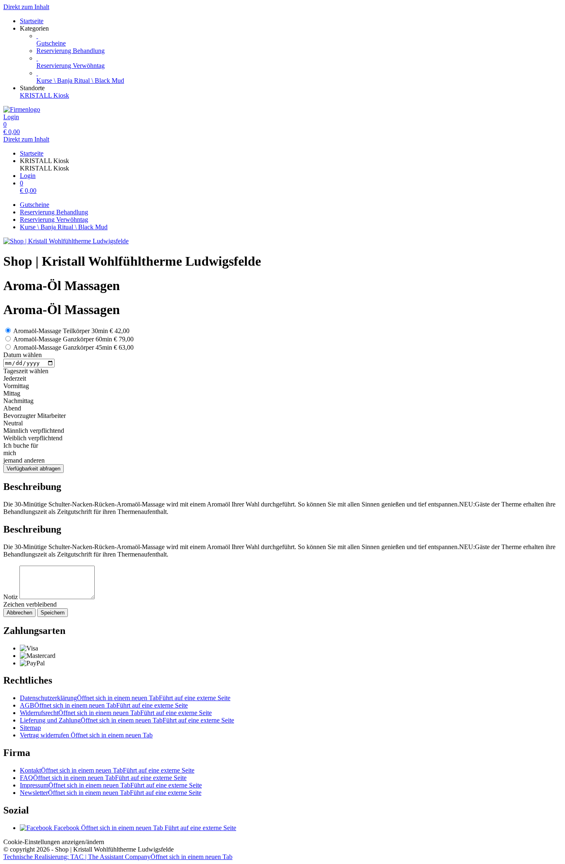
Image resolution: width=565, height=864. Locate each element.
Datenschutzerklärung (125, 697)
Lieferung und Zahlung (127, 720)
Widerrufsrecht (116, 712)
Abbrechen (19, 613)
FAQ (103, 777)
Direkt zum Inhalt (26, 6)
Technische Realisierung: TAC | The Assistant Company (117, 856)
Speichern (53, 613)
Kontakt (107, 770)
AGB (104, 705)
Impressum (111, 785)
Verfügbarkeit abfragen (33, 469)
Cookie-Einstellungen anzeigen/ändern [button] (53, 841)
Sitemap (30, 727)
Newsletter (110, 792)
